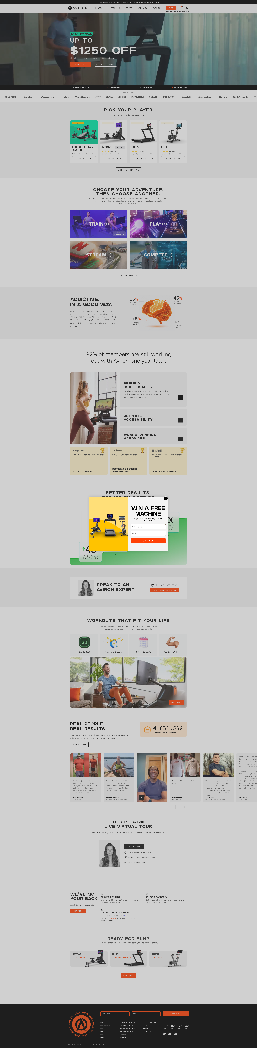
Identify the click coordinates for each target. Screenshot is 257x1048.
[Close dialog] (166, 498)
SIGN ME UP (148, 541)
